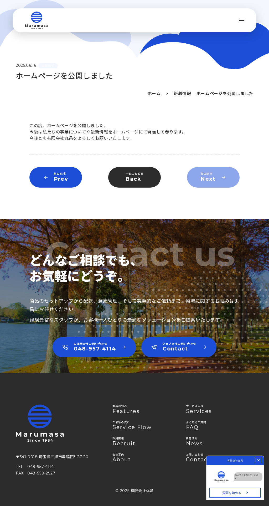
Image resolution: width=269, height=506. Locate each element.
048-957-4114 (40, 466)
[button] (241, 20)
